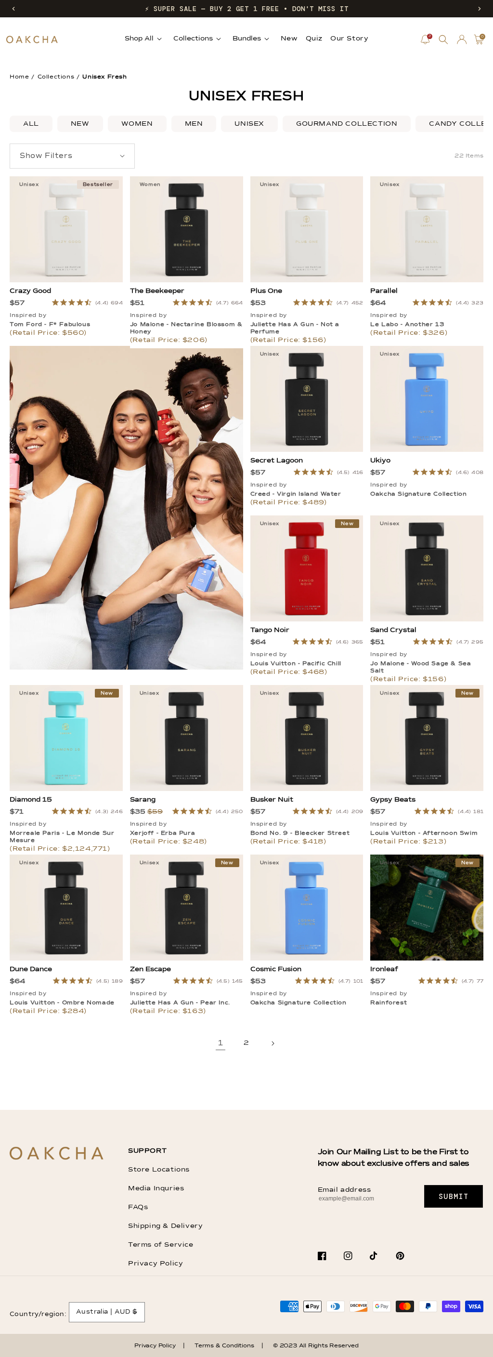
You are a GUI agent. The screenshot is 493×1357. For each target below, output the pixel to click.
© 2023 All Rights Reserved (316, 1346)
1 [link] (220, 1043)
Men (194, 123)
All (31, 123)
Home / (22, 77)
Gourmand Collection (346, 123)
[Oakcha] (57, 1153)
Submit (454, 1196)
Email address (344, 1189)
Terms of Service (161, 1244)
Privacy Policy (155, 1263)
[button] (13, 8)
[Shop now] (126, 668)
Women (137, 123)
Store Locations (159, 1169)
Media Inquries (156, 1188)
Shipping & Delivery (165, 1226)
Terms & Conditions (224, 1346)
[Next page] (272, 1043)
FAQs (138, 1207)
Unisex (249, 123)
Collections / (59, 77)
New (80, 123)
